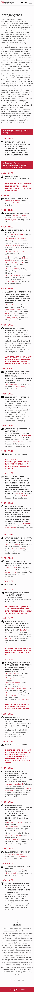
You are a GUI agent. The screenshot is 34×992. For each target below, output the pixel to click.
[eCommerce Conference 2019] (8, 2)
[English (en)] (21, 3)
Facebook (11, 980)
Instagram (23, 980)
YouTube (19, 980)
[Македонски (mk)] (25, 3)
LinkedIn (15, 980)
